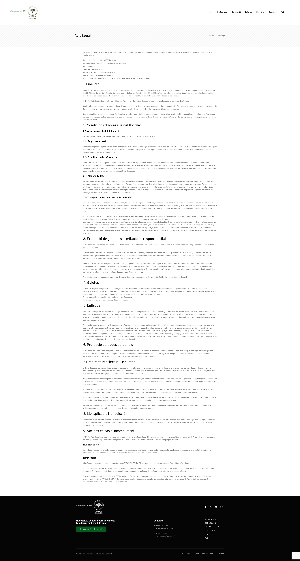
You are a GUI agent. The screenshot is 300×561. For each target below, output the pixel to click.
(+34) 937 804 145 (161, 526)
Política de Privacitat (204, 554)
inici (211, 12)
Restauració (222, 12)
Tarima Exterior (212, 527)
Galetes (221, 554)
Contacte (272, 12)
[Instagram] (211, 506)
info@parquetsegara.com (163, 528)
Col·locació (236, 12)
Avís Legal (186, 554)
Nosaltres (260, 12)
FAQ (282, 12)
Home (211, 36)
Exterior (248, 12)
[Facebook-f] (205, 506)
